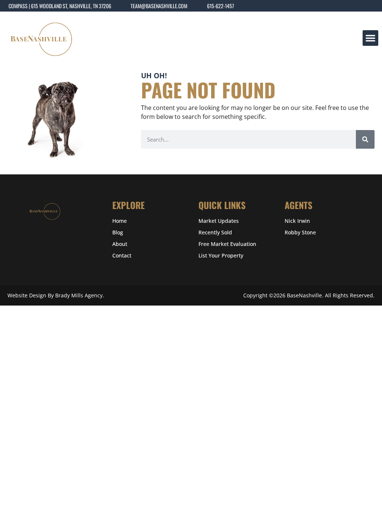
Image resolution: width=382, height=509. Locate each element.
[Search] (365, 139)
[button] (370, 38)
